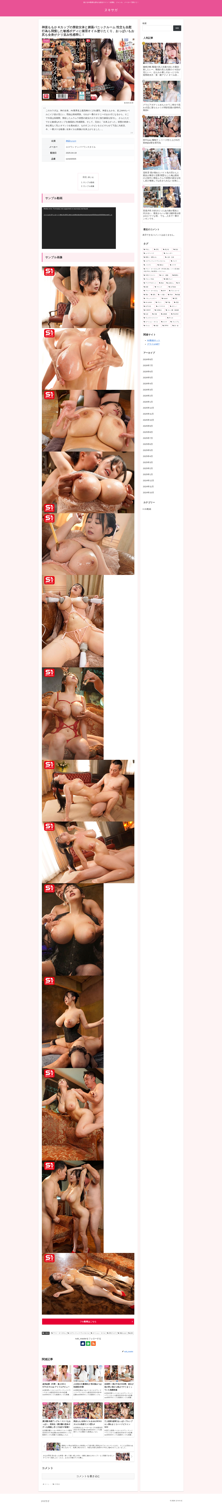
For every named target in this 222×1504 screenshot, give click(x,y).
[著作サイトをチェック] (82, 1343)
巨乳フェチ (112, 1333)
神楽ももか (71, 141)
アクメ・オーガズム (59, 1333)
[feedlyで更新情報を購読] (88, 1343)
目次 (85, 177)
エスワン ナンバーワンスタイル (79, 1333)
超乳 (131, 1333)
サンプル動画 (88, 182)
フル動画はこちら (88, 1321)
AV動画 (46, 1333)
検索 (144, 23)
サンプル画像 (88, 186)
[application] (79, 228)
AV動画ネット (153, 340)
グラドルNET (153, 344)
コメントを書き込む (88, 1476)
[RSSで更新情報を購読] (93, 1343)
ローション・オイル (99, 1333)
